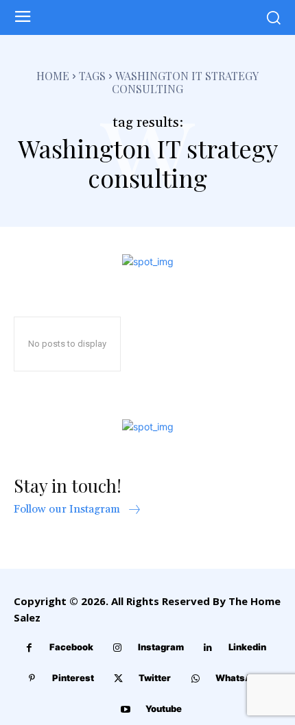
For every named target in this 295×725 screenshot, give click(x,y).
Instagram (161, 646)
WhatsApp (239, 677)
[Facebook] (29, 648)
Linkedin (247, 646)
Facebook (71, 646)
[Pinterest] (32, 679)
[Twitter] (118, 679)
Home (52, 76)
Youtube (163, 708)
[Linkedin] (208, 648)
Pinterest (73, 677)
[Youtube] (125, 710)
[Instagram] (118, 648)
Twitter (155, 677)
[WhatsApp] (195, 679)
